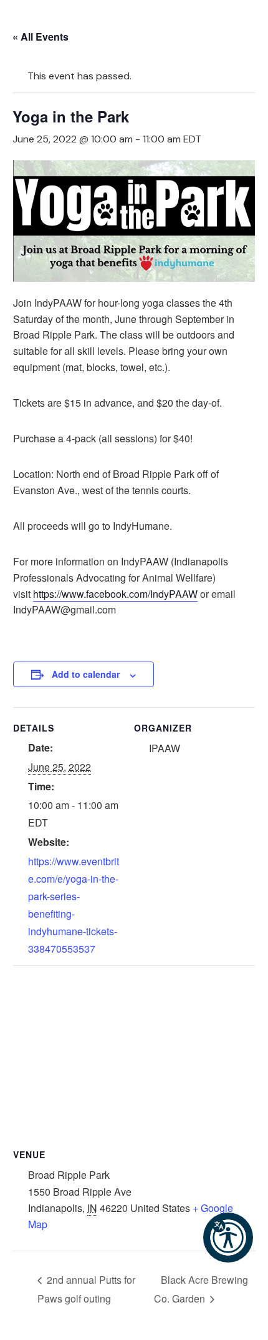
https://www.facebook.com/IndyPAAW (115, 594)
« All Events (40, 36)
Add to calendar (86, 674)
